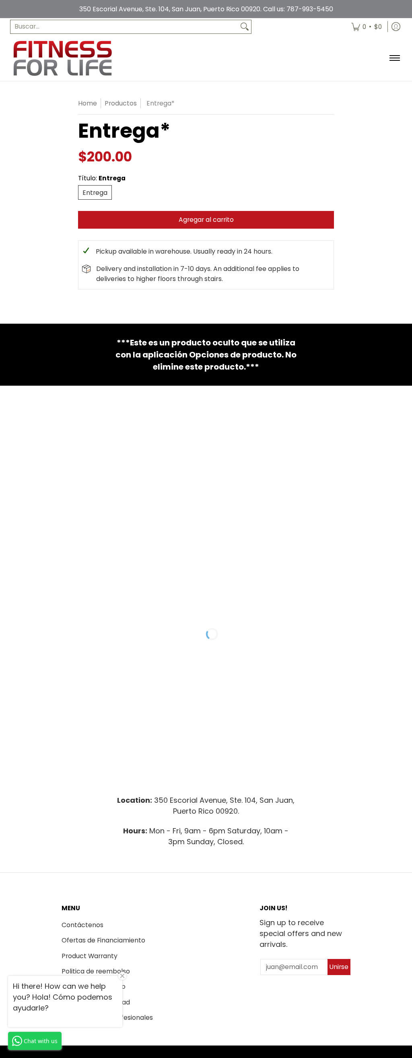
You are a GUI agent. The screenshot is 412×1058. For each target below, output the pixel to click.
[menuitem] (366, 26)
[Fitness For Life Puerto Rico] (62, 58)
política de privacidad (96, 1002)
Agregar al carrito (206, 219)
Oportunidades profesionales (107, 1017)
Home (87, 103)
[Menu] (394, 58)
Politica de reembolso (96, 971)
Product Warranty (89, 956)
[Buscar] (244, 26)
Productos (121, 103)
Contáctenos (82, 925)
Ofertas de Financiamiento (103, 940)
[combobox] (124, 26)
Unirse (338, 966)
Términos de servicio (94, 986)
